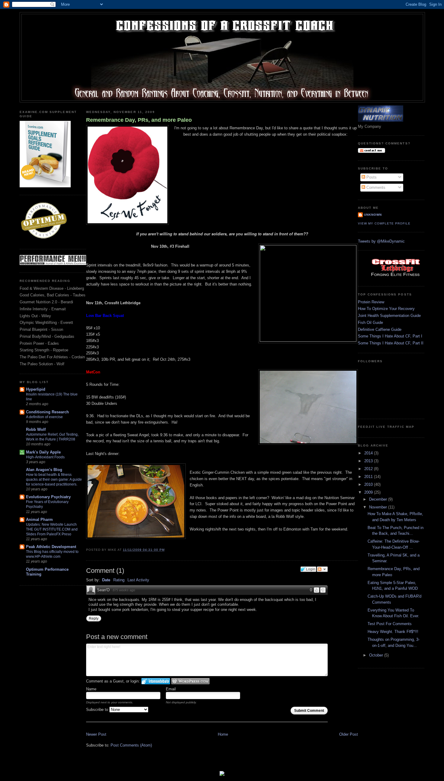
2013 (369, 461)
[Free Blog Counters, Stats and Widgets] (222, 774)
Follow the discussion (322, 569)
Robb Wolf (36, 429)
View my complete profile (384, 223)
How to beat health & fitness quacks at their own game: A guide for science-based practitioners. (54, 479)
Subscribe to (97, 709)
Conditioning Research (47, 412)
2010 (369, 484)
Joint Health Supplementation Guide (389, 315)
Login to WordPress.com (190, 681)
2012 (369, 468)
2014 (369, 453)
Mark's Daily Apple (43, 452)
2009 (369, 492)
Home (223, 734)
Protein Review (371, 302)
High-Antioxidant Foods (45, 457)
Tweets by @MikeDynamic (381, 241)
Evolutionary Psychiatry (48, 497)
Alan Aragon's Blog (44, 469)
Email (171, 689)
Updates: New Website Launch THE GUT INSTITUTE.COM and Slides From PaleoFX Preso (52, 529)
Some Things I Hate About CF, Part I (390, 336)
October (376, 655)
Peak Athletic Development (51, 546)
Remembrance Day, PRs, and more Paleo (139, 120)
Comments (375, 187)
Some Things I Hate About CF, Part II (390, 343)
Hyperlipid (35, 389)
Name (91, 689)
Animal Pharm (39, 519)
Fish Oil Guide (370, 322)
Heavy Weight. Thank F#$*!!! (393, 631)
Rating (118, 580)
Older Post (348, 734)
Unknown (373, 214)
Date (106, 580)
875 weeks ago (124, 590)
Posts (371, 177)
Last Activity (138, 580)
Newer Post (96, 734)
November (378, 507)
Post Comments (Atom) (131, 745)
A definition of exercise (44, 417)
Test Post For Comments (390, 623)
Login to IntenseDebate (155, 681)
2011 (369, 476)
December (378, 499)
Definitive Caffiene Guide (379, 329)
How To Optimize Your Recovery (386, 308)
